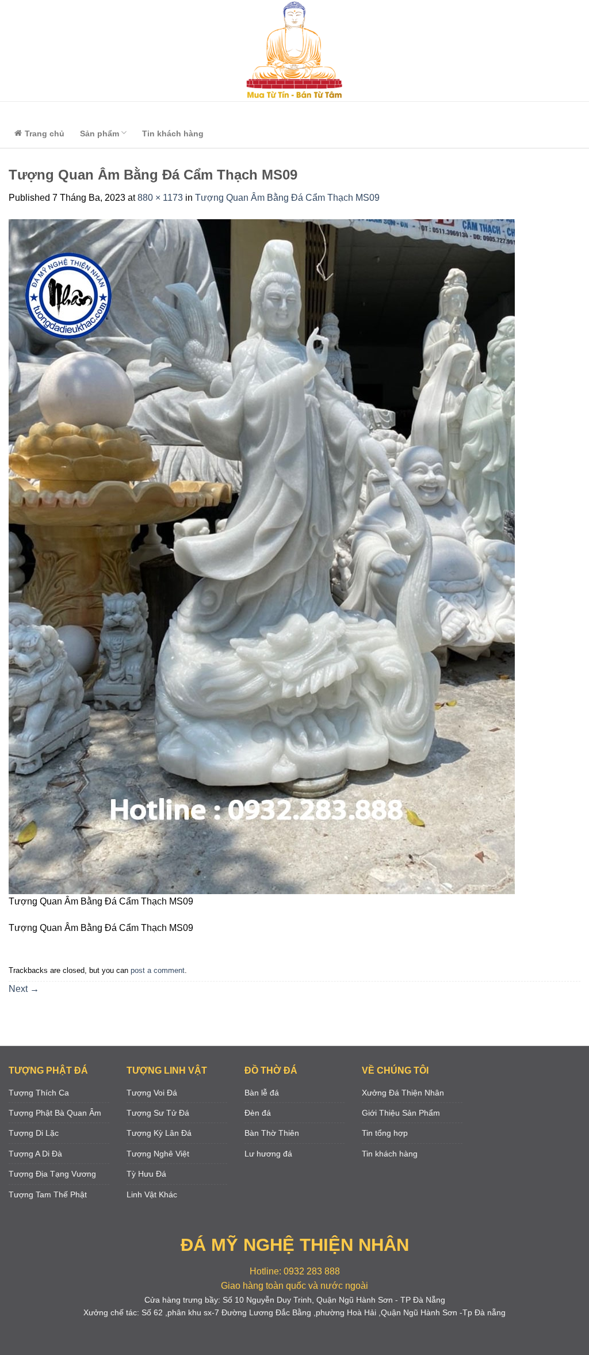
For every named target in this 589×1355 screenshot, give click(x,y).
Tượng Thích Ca (39, 1092)
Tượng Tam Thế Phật (48, 1194)
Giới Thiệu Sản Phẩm (401, 1112)
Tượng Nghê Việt (158, 1153)
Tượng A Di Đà (35, 1153)
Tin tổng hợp (385, 1133)
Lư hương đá (268, 1153)
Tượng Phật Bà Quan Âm (55, 1112)
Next (24, 989)
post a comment (158, 970)
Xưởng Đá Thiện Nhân (403, 1092)
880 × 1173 (160, 198)
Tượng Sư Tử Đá (158, 1112)
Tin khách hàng (173, 133)
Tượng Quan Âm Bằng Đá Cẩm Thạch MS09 (287, 198)
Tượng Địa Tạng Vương (52, 1173)
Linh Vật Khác (152, 1194)
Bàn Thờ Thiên (271, 1133)
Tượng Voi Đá (152, 1092)
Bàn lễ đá (261, 1092)
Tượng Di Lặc (34, 1133)
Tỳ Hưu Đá (146, 1173)
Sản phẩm (99, 133)
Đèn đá (257, 1112)
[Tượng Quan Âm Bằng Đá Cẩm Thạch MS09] (262, 555)
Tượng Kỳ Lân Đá (159, 1133)
